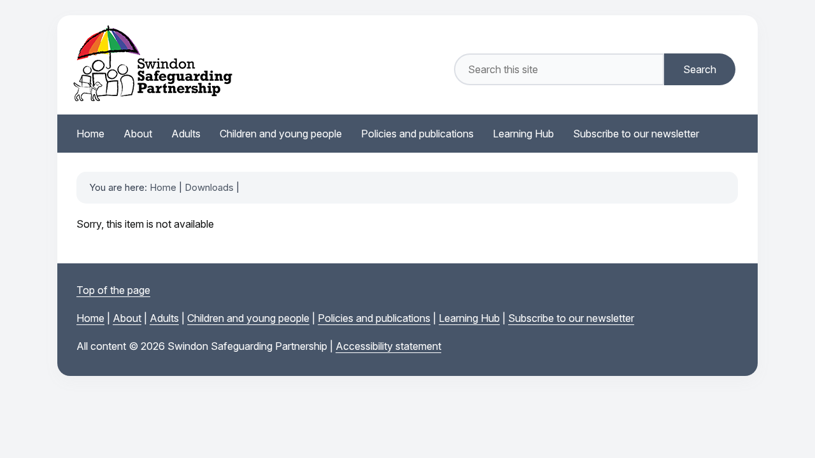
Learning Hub (469, 318)
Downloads (209, 187)
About (127, 318)
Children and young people (248, 318)
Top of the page (113, 290)
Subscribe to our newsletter (571, 318)
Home (163, 187)
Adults (164, 318)
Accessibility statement (388, 346)
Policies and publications (374, 318)
